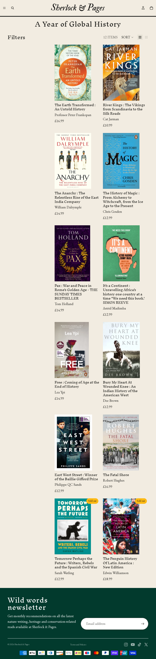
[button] (127, 37)
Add (97, 95)
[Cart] (151, 8)
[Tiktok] (139, 644)
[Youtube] (133, 644)
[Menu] (4, 8)
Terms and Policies (78, 644)
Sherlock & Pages (21, 644)
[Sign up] (143, 624)
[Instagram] (126, 644)
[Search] (12, 8)
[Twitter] (146, 644)
